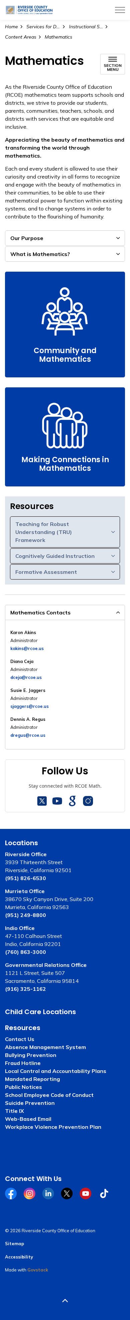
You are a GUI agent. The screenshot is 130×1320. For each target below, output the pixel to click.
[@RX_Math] (42, 801)
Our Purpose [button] (26, 238)
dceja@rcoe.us (26, 677)
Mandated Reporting (32, 1079)
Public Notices (23, 1087)
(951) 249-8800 (25, 915)
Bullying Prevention (30, 1055)
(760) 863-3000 (25, 952)
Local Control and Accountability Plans (55, 1071)
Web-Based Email (28, 1119)
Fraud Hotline (23, 1063)
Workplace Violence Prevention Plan (53, 1126)
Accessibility (19, 1256)
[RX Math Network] (72, 801)
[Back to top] (65, 1300)
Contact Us (19, 1039)
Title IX (14, 1111)
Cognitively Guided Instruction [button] (55, 556)
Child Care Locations (40, 1011)
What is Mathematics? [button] (40, 254)
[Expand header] (120, 10)
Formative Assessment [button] (46, 572)
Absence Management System (45, 1047)
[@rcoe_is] (88, 801)
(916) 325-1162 (25, 989)
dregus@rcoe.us (27, 735)
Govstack (37, 1269)
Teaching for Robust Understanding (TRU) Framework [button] (43, 532)
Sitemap (14, 1243)
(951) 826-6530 (25, 878)
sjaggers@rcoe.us (29, 706)
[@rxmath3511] (57, 801)
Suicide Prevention (30, 1103)
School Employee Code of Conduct (49, 1095)
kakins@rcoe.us (27, 648)
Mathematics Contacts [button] (40, 612)
